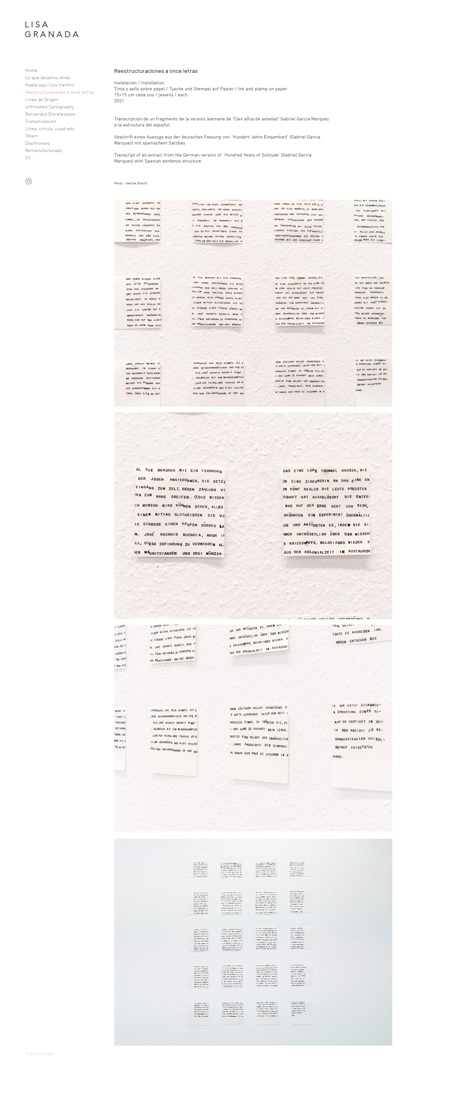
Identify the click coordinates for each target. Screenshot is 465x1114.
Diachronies (37, 143)
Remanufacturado (43, 151)
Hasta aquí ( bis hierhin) (49, 85)
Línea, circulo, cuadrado (49, 129)
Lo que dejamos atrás (47, 78)
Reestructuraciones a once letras (59, 92)
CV (27, 158)
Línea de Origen (41, 100)
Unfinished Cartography (49, 107)
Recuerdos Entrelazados (50, 114)
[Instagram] (29, 181)
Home (31, 70)
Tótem (31, 136)
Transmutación (40, 121)
